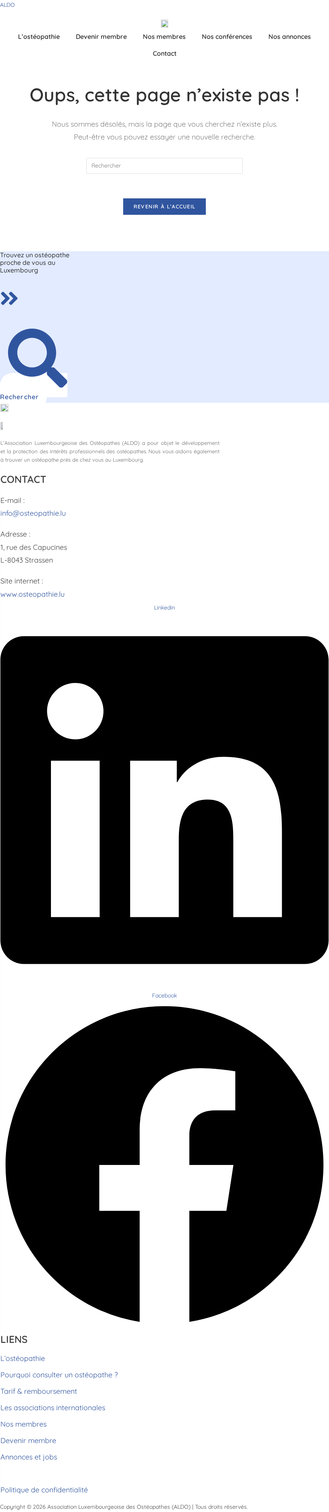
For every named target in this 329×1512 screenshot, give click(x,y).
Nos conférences (227, 36)
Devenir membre (101, 36)
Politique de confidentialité (44, 1489)
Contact (165, 53)
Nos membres (164, 36)
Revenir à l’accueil (165, 206)
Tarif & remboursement (38, 1391)
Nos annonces (289, 36)
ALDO (7, 4)
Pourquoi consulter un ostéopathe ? (59, 1374)
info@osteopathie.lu (33, 513)
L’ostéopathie (39, 36)
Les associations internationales (52, 1407)
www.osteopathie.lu (32, 594)
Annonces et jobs (28, 1457)
